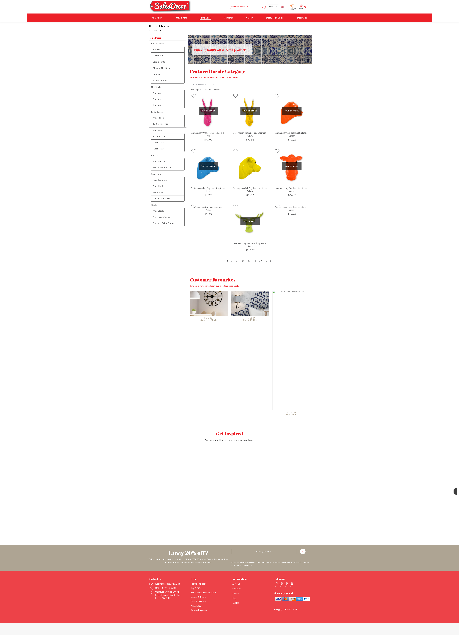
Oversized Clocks (161, 217)
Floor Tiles (158, 142)
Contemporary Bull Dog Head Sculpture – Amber (292, 134)
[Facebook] (277, 584)
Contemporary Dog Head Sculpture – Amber (291, 208)
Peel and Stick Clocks (163, 223)
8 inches (157, 105)
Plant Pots (158, 192)
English (286, 7)
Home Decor (155, 38)
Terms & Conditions (302, 562)
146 (272, 260)
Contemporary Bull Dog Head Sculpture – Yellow (250, 190)
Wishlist (235, 602)
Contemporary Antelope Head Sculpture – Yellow (250, 134)
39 (260, 260)
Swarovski (158, 55)
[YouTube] (292, 584)
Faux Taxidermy (160, 180)
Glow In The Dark (161, 68)
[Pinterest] (282, 584)
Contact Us (236, 588)
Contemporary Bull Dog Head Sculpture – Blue (208, 190)
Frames (156, 49)
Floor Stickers (160, 136)
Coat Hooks (158, 186)
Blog (234, 598)
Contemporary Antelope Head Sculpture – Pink (208, 134)
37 (249, 260)
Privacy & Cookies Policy (242, 565)
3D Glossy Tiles (160, 124)
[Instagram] (287, 584)
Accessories (157, 174)
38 (255, 260)
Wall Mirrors (159, 161)
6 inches (157, 99)
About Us (236, 583)
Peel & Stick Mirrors (163, 167)
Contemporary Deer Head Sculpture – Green (250, 245)
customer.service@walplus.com (167, 583)
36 (243, 260)
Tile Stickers (157, 87)
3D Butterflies (160, 80)
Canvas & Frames (161, 198)
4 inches (157, 93)
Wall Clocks (158, 211)
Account (235, 593)
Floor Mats (158, 148)
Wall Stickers (157, 43)
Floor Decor (156, 130)
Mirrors (154, 155)
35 (237, 260)
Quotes (156, 74)
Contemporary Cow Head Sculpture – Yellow (208, 208)
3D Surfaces (157, 112)
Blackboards (159, 62)
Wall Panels (158, 117)
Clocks (154, 205)
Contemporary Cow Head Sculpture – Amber (291, 190)
